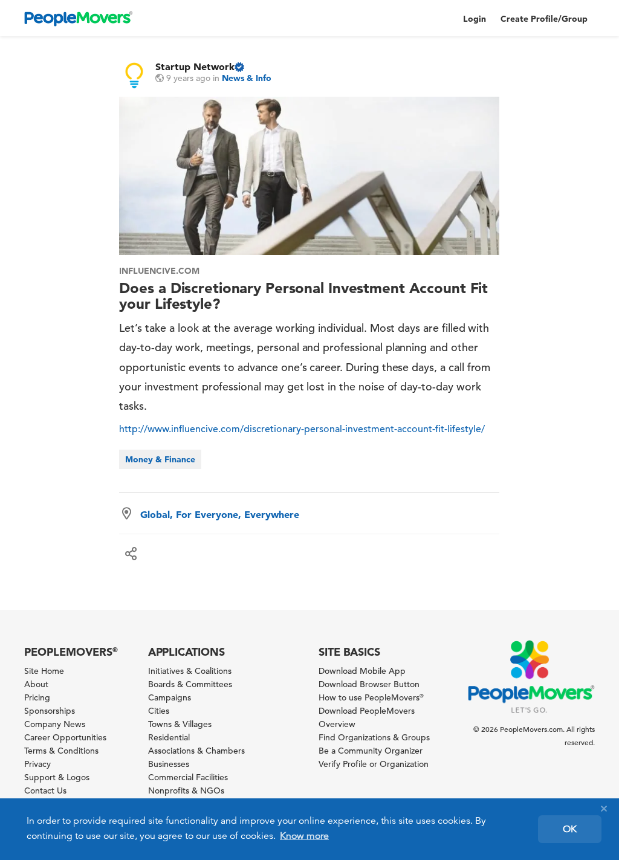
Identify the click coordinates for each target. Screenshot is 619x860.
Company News (54, 724)
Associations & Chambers (196, 750)
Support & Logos (56, 777)
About (36, 684)
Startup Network (195, 66)
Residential (169, 737)
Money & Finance (160, 459)
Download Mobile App (362, 670)
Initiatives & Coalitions (190, 670)
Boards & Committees (190, 684)
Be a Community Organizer (371, 750)
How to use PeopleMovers (371, 697)
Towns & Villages (180, 724)
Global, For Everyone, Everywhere (219, 514)
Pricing (37, 697)
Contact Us (45, 790)
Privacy (37, 763)
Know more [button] (304, 836)
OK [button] (570, 829)
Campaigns (169, 697)
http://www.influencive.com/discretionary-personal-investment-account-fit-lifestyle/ (302, 429)
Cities (158, 710)
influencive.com (159, 270)
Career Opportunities (65, 737)
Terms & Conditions (61, 750)
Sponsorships (49, 710)
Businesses (168, 763)
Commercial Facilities (188, 777)
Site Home (44, 670)
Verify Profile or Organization (374, 763)
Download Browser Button (369, 684)
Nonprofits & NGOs (186, 790)
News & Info (246, 78)
